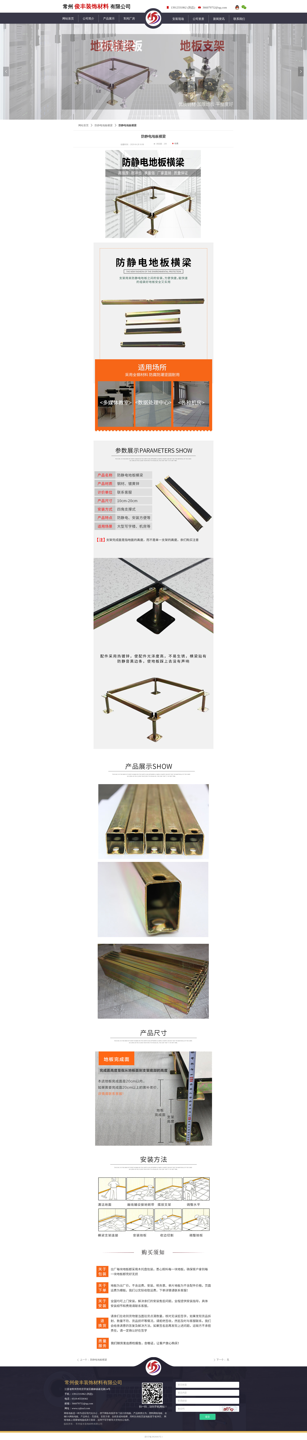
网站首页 (83, 125)
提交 (207, 1417)
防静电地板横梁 (104, 125)
